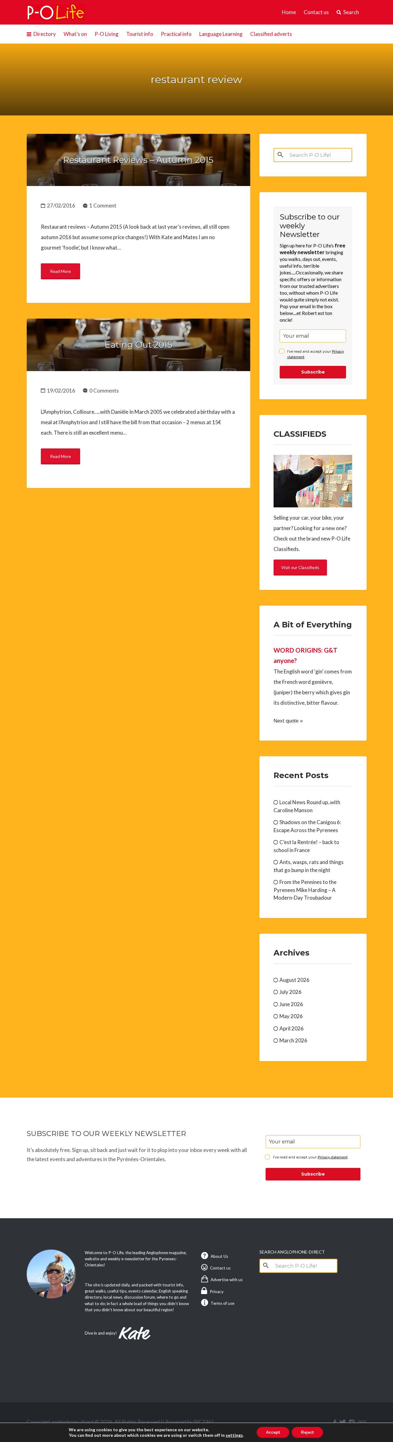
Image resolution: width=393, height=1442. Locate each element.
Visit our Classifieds (300, 567)
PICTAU (203, 1422)
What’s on (75, 34)
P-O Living (107, 34)
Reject (307, 1432)
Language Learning (221, 34)
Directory (44, 34)
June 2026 (291, 1004)
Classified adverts (271, 34)
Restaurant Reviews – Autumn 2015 (138, 160)
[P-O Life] (56, 12)
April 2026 (291, 1028)
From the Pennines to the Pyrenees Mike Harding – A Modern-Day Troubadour (305, 890)
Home (289, 12)
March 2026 (293, 1040)
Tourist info (139, 34)
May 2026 (291, 1016)
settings (234, 1435)
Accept (273, 1432)
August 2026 (294, 980)
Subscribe (313, 372)
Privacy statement (333, 1157)
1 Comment (102, 205)
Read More (60, 271)
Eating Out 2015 (138, 344)
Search (351, 12)
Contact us (316, 12)
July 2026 (290, 992)
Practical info (176, 34)
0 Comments (104, 390)
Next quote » (288, 721)
